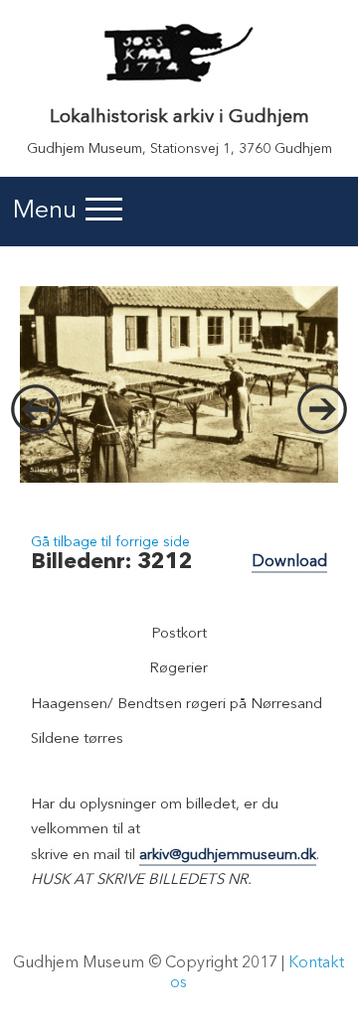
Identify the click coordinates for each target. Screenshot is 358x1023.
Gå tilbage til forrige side (110, 542)
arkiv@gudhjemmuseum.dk (227, 855)
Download (289, 562)
